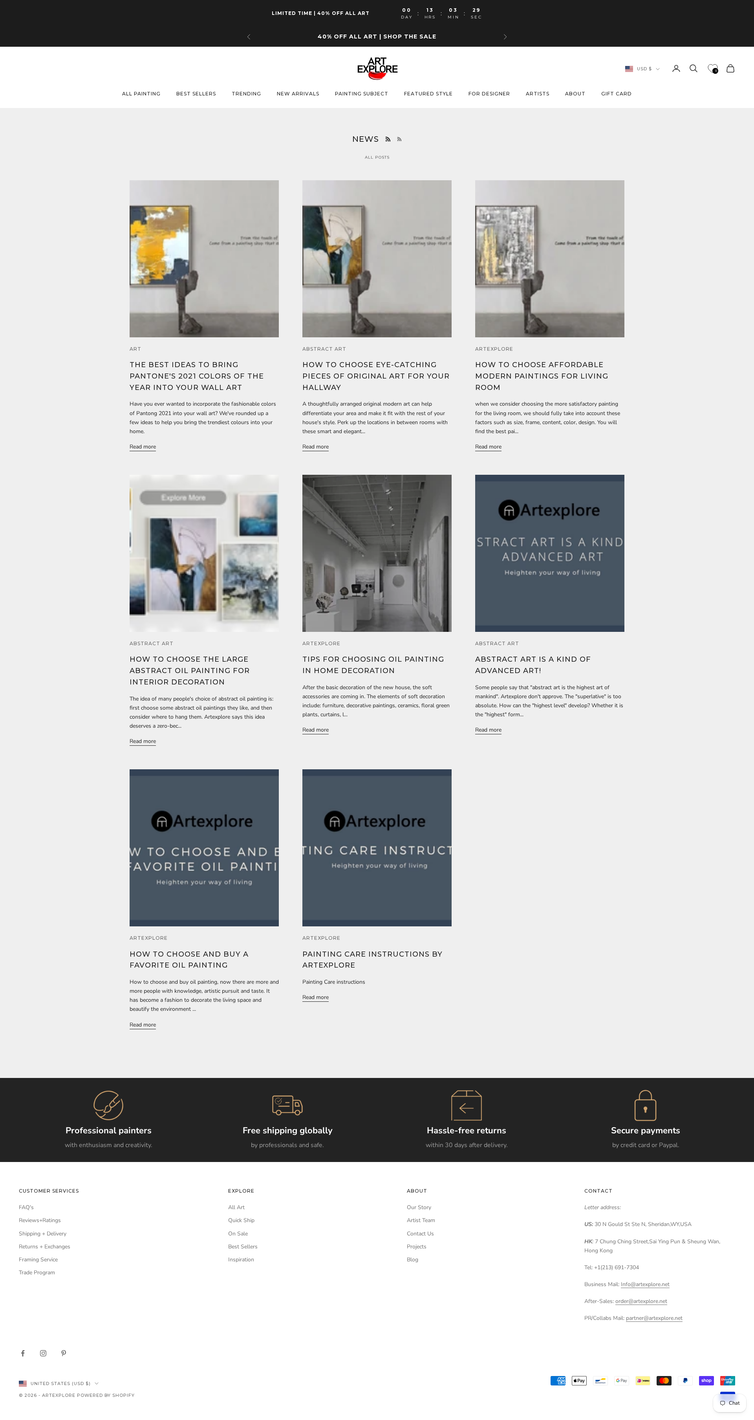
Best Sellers (243, 1246)
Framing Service (38, 1259)
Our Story (419, 1207)
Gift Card (616, 94)
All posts (377, 157)
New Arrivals (298, 94)
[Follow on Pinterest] (64, 1353)
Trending (246, 94)
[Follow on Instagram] (43, 1353)
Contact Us (420, 1233)
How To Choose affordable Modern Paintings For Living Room (541, 376)
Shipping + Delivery (42, 1233)
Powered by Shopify (106, 1395)
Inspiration (241, 1259)
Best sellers (196, 94)
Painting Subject (361, 94)
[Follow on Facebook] (23, 1353)
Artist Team (421, 1220)
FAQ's (26, 1207)
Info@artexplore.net (645, 1284)
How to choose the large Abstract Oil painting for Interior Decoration (190, 670)
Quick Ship (241, 1220)
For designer (489, 94)
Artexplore (494, 349)
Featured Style (428, 94)
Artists (537, 94)
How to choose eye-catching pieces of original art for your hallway (376, 376)
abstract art (324, 349)
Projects (416, 1246)
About (575, 94)
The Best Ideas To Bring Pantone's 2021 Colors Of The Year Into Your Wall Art (197, 376)
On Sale (238, 1233)
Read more (143, 446)
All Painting (141, 94)
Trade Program (37, 1272)
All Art (236, 1207)
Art (135, 349)
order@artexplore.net (641, 1301)
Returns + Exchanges (44, 1246)
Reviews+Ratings (40, 1220)
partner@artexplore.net (654, 1318)
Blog (412, 1259)
